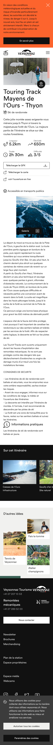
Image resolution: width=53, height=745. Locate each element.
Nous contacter (26, 620)
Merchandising (11, 644)
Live (5, 52)
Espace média (11, 676)
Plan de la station (12, 657)
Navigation (48, 53)
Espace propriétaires (14, 662)
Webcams (9, 681)
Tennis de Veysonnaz (11, 560)
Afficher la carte (41, 84)
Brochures (9, 639)
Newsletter (9, 634)
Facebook (16, 695)
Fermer (48, 5)
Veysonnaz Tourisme (41, 589)
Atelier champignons (36, 569)
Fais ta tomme (36, 536)
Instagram (5, 695)
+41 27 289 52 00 (13, 609)
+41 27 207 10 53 (12, 594)
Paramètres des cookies (26, 738)
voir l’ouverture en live (19, 179)
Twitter (26, 695)
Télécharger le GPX (15, 165)
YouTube (37, 695)
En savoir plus (26, 40)
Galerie (25, 231)
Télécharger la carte (18, 172)
